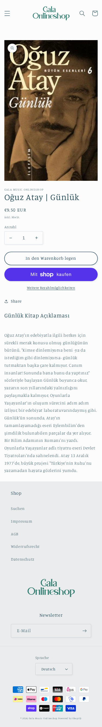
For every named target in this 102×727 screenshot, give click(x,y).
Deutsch (48, 669)
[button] (7, 13)
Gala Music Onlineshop (43, 718)
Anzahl (10, 227)
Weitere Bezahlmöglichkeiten (51, 288)
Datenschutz (23, 559)
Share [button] (16, 301)
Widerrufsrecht (25, 546)
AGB (14, 534)
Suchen (18, 508)
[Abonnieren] (84, 630)
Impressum (21, 521)
